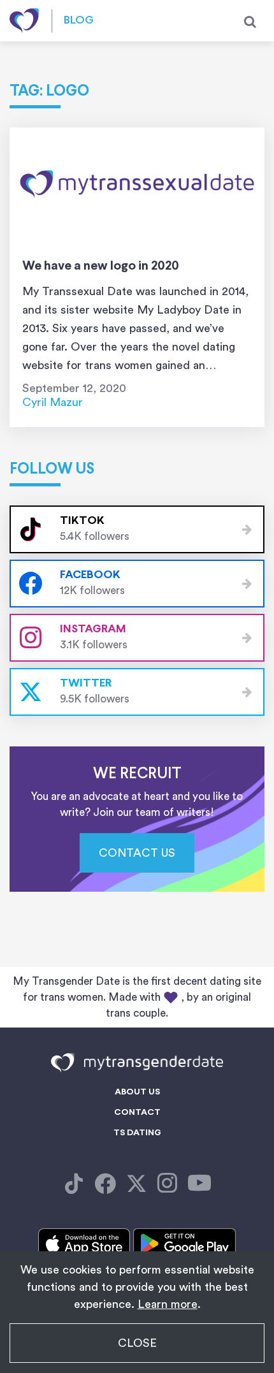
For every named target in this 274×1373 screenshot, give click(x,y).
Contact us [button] (137, 853)
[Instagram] (167, 1184)
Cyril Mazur (52, 402)
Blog (79, 20)
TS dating (137, 1133)
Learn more (168, 1304)
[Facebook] (74, 1184)
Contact (137, 1112)
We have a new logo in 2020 (100, 266)
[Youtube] (199, 1184)
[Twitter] (136, 1184)
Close (137, 1343)
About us (137, 1092)
